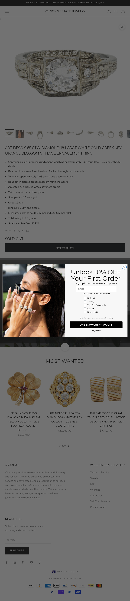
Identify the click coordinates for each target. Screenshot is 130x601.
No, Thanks (96, 331)
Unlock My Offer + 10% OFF (96, 324)
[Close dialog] (124, 267)
